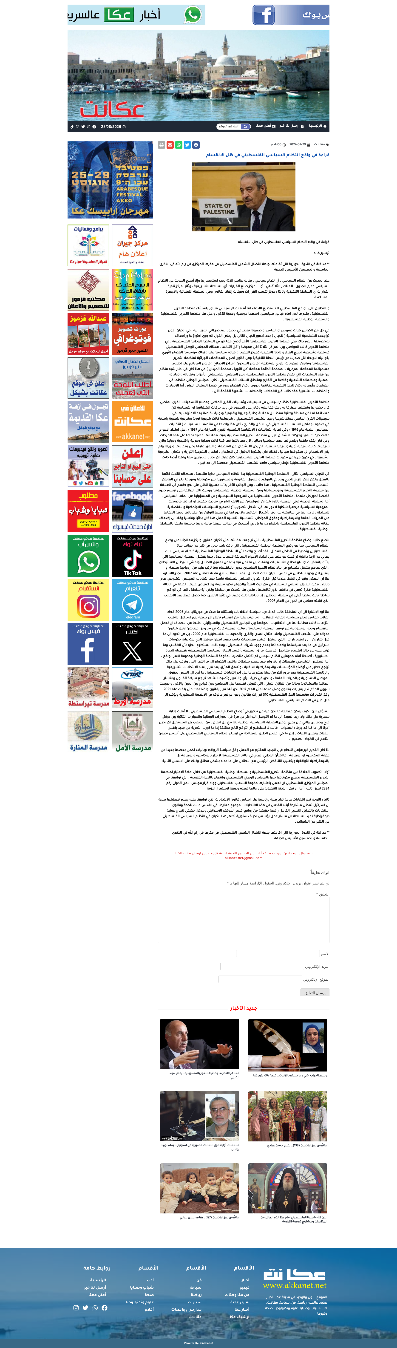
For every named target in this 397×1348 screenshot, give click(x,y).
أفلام (149, 1310)
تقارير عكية (240, 1303)
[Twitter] (83, 126)
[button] (196, 145)
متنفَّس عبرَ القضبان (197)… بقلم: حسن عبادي (209, 1217)
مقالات (195, 1317)
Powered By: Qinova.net (198, 1343)
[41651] (198, 23)
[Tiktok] (72, 126)
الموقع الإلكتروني (316, 979)
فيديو (245, 1288)
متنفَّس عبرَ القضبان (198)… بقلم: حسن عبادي (297, 1145)
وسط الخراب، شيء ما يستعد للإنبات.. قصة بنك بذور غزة (290, 1075)
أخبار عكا (242, 1310)
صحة (149, 1295)
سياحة (196, 1288)
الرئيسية (98, 1281)
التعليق (322, 894)
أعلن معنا (97, 1295)
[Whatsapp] (89, 126)
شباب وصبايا (142, 1288)
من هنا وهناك (237, 1295)
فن (199, 1281)
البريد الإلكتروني (317, 966)
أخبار (245, 1281)
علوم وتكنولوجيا (140, 1303)
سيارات (195, 1303)
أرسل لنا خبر (95, 1288)
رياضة (196, 1295)
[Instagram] (77, 126)
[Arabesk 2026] (110, 217)
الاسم (325, 953)
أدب (150, 1281)
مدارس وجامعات (186, 1310)
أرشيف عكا (240, 1317)
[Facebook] (94, 126)
